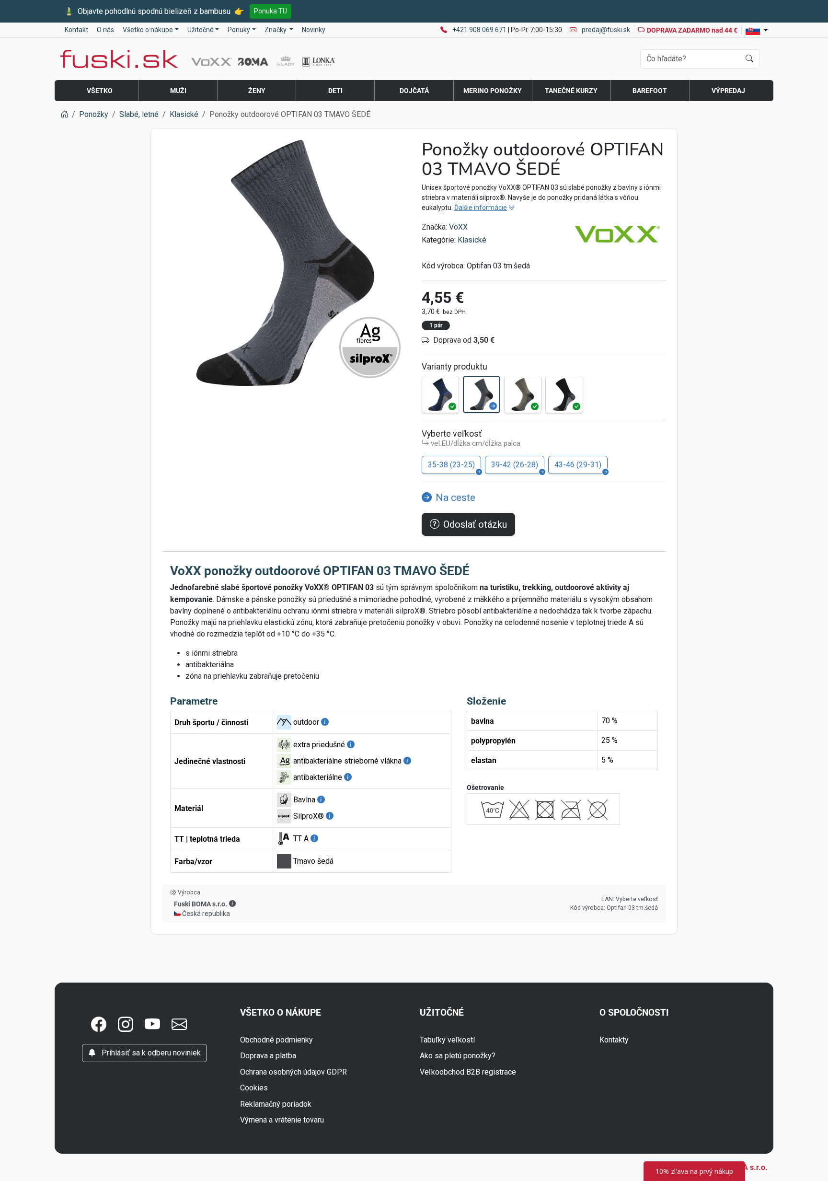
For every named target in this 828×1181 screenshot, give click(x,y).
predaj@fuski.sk (605, 30)
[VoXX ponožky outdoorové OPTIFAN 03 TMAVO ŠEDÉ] (481, 394)
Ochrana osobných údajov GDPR (293, 1072)
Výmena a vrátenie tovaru (282, 1119)
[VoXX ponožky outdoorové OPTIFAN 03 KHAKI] (523, 394)
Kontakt (76, 30)
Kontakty (614, 1039)
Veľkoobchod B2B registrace (468, 1072)
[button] (232, 903)
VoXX (458, 227)
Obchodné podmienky (276, 1039)
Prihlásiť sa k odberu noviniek (150, 1052)
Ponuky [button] (239, 30)
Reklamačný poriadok (275, 1104)
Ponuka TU (270, 11)
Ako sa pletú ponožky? (457, 1055)
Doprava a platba (268, 1055)
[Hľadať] (749, 59)
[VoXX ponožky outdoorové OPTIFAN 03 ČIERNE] (564, 394)
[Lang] (757, 30)
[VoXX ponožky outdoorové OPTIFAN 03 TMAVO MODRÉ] (440, 394)
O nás (105, 30)
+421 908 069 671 (480, 30)
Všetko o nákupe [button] (148, 30)
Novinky (313, 30)
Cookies (254, 1087)
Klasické (472, 239)
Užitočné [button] (200, 30)
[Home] (64, 114)
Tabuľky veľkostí (447, 1039)
